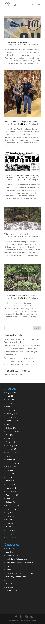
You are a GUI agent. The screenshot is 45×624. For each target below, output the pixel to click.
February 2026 (11, 414)
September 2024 (12, 463)
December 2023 (12, 495)
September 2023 (12, 505)
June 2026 (10, 399)
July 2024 (9, 470)
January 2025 (11, 449)
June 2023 (10, 516)
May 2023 (10, 520)
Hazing (8, 566)
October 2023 (11, 502)
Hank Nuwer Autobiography (17, 559)
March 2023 (10, 527)
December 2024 (12, 452)
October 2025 (11, 428)
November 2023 (12, 498)
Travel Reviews (12, 584)
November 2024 (12, 456)
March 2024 (10, 484)
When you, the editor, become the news (19, 358)
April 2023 (10, 523)
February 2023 (11, 530)
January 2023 (11, 534)
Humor (8, 569)
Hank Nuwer (11, 44)
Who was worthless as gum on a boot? (21, 121)
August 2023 (11, 509)
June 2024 (10, 474)
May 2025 (10, 435)
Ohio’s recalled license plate (16, 42)
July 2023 (9, 513)
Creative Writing (12, 555)
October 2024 (11, 460)
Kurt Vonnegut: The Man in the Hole (20, 573)
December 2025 (12, 421)
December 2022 (12, 537)
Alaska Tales (10, 548)
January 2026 (11, 417)
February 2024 (11, 488)
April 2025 (10, 438)
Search (36, 328)
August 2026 (11, 392)
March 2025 (10, 442)
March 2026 (10, 410)
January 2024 (11, 491)
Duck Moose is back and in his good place (22, 295)
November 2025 (12, 424)
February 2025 (11, 445)
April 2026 (10, 407)
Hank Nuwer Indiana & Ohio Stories (20, 562)
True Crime (10, 587)
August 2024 (11, 467)
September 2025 (12, 431)
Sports (8, 580)
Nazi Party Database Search (16, 577)
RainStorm (32, 621)
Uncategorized (34, 44)
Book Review (11, 552)
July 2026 (9, 396)
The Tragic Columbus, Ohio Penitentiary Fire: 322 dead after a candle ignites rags (21, 176)
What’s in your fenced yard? (16, 234)
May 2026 (10, 403)
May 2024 (10, 477)
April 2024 (10, 481)
